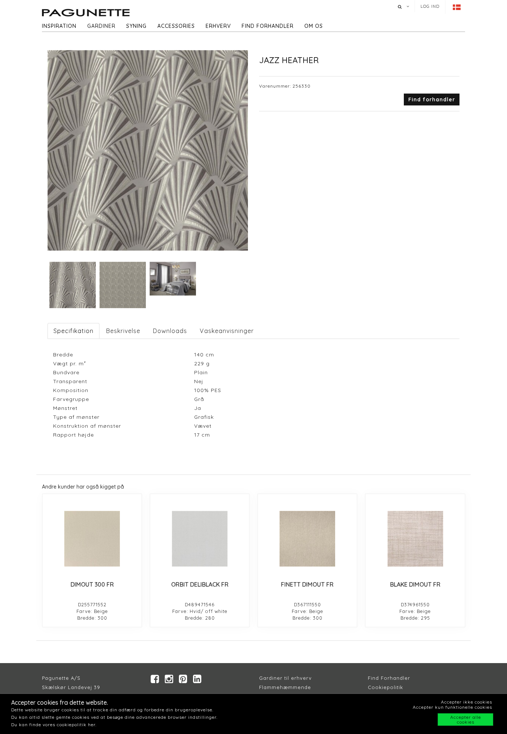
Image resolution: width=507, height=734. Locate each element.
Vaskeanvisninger (227, 331)
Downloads (170, 331)
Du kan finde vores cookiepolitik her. (54, 724)
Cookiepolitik (385, 687)
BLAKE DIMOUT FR (415, 584)
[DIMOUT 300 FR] (92, 539)
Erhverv (218, 26)
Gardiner (101, 26)
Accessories (176, 26)
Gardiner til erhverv (285, 678)
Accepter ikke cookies (466, 701)
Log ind (430, 6)
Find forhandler (268, 26)
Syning (136, 26)
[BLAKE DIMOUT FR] (415, 539)
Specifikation (73, 331)
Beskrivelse (123, 331)
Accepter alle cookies (465, 719)
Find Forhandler (389, 678)
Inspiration (59, 26)
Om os (313, 26)
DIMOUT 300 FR (92, 584)
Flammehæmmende (285, 687)
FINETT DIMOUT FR (307, 584)
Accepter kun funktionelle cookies (452, 707)
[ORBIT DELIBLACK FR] (199, 539)
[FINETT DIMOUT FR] (307, 539)
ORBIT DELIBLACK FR (200, 584)
